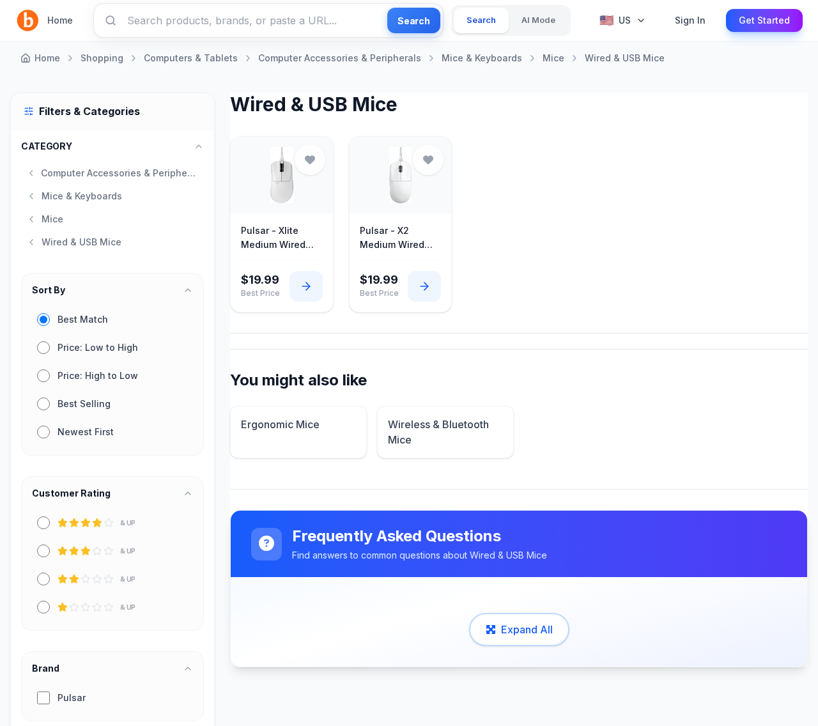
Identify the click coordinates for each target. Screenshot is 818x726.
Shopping (102, 57)
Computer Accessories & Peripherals (339, 57)
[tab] (481, 20)
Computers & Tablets (191, 57)
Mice (553, 57)
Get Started (764, 20)
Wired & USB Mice (625, 57)
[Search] (110, 20)
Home (60, 20)
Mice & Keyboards (482, 57)
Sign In (690, 20)
